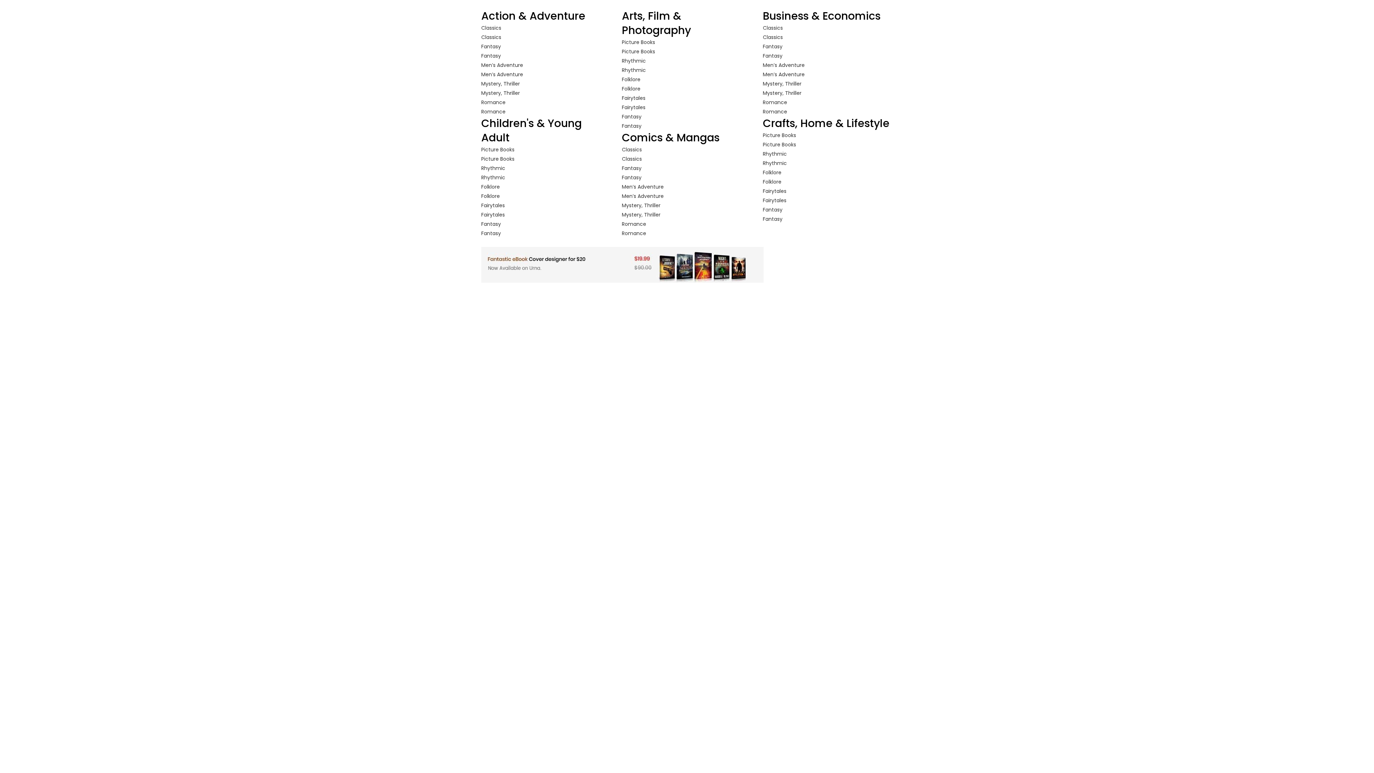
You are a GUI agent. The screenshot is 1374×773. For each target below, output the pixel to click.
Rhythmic (493, 168)
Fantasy (491, 46)
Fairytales (493, 205)
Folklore (490, 186)
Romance (493, 102)
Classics (491, 27)
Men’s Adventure (502, 65)
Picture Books (498, 149)
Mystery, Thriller (500, 83)
